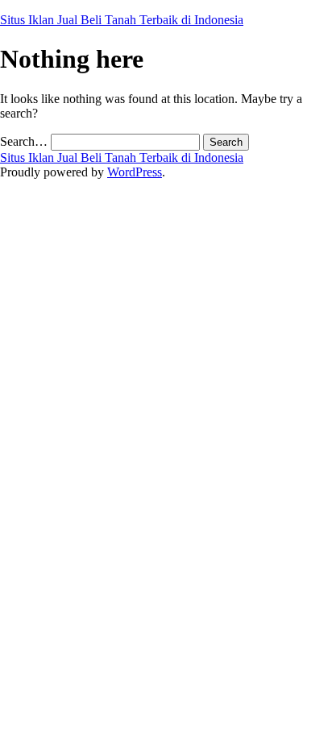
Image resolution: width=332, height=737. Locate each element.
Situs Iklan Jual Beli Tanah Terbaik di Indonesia (121, 20)
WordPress (134, 172)
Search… (24, 141)
